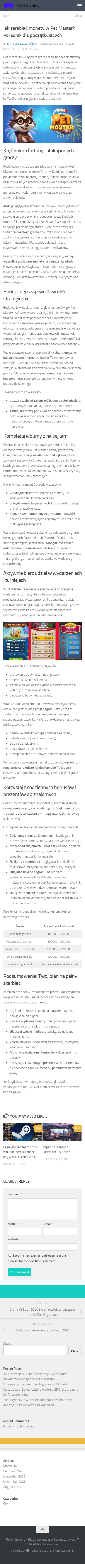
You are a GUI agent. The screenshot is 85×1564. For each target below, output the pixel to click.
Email (48, 1224)
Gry (6, 16)
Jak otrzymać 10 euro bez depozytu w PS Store (35, 1374)
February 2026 (13, 1471)
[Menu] (79, 5)
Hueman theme (64, 1550)
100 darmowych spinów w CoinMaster (29, 1379)
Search (7, 1343)
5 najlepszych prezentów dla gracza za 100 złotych (37, 1384)
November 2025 (14, 1482)
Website (13, 1239)
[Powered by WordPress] (27, 1550)
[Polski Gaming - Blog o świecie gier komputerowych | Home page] (28, 5)
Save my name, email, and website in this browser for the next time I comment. (37, 1258)
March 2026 (11, 1466)
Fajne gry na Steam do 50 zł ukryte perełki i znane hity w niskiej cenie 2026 (20, 1152)
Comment (15, 1194)
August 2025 (12, 1487)
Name (12, 1224)
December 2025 (14, 1476)
